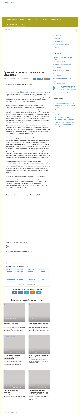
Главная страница (8, 29)
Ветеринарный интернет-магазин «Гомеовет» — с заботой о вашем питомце (68, 88)
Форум (23, 24)
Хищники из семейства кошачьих (12, 391)
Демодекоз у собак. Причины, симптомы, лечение (62, 71)
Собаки (29, 19)
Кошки (22, 19)
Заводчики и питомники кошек (62, 64)
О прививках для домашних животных (38, 324)
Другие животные (12, 24)
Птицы (37, 19)
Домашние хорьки (55, 19)
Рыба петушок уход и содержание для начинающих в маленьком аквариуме (65, 124)
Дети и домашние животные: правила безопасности (39, 356)
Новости (57, 38)
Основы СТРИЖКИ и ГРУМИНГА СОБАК (64, 57)
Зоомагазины (59, 41)
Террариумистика (12, 19)
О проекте (58, 35)
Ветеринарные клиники (62, 44)
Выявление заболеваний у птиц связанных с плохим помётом (62, 79)
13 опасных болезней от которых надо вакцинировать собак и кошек (14, 356)
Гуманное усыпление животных (11, 324)
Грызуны (44, 19)
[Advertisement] (40, 392)
